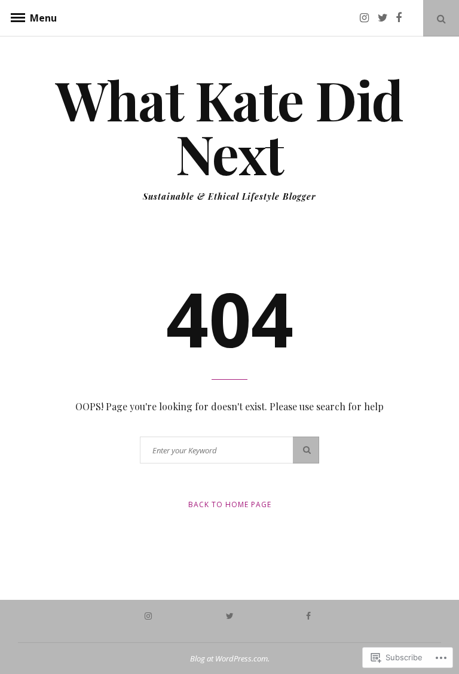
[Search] (306, 450)
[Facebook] (403, 17)
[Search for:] (229, 450)
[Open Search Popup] (441, 18)
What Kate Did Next (229, 126)
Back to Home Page (229, 504)
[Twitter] (385, 17)
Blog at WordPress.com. (230, 658)
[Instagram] (367, 17)
